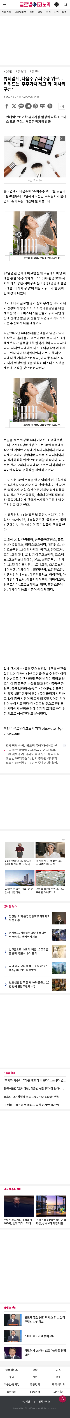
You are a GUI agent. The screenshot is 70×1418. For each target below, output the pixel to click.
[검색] (65, 4)
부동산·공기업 (11, 1384)
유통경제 (20, 71)
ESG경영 (35, 1391)
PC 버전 (26, 1401)
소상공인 (12, 1391)
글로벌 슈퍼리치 (12, 1189)
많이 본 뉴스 (10, 906)
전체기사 (6, 12)
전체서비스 (44, 1401)
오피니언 (58, 1391)
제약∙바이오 (58, 1384)
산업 (56, 12)
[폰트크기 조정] (62, 106)
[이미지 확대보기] (62, 138)
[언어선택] (56, 4)
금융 (40, 12)
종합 (32, 12)
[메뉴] (4, 4)
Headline (9, 1072)
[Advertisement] (35, 40)
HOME (8, 71)
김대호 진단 (10, 1307)
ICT (64, 12)
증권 (48, 12)
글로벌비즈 (20, 12)
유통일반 (34, 71)
